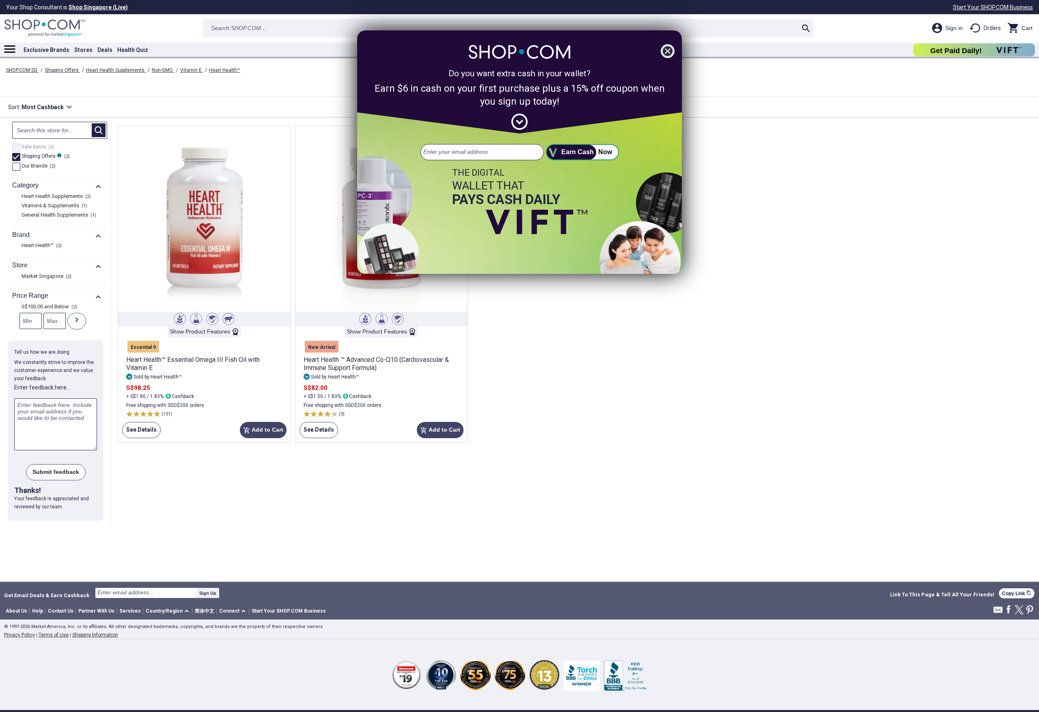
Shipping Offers (62, 70)
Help (37, 611)
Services (130, 611)
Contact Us (60, 611)
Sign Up (207, 593)
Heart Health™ (224, 70)
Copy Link (1016, 593)
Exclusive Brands (46, 50)
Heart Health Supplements (116, 70)
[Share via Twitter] (1019, 610)
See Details (139, 432)
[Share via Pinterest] (1029, 610)
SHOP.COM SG (22, 70)
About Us (16, 611)
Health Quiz (132, 50)
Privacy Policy (19, 635)
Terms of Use (54, 635)
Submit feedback (55, 472)
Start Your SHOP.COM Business (993, 7)
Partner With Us (96, 611)
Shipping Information (95, 635)
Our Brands (37, 166)
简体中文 (204, 611)
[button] (168, 611)
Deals (104, 50)
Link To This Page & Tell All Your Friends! (942, 595)
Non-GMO (163, 70)
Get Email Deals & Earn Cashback (46, 595)
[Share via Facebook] (1008, 610)
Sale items (36, 147)
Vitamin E (191, 70)
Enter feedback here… (42, 387)
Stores (83, 50)
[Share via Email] (998, 612)
